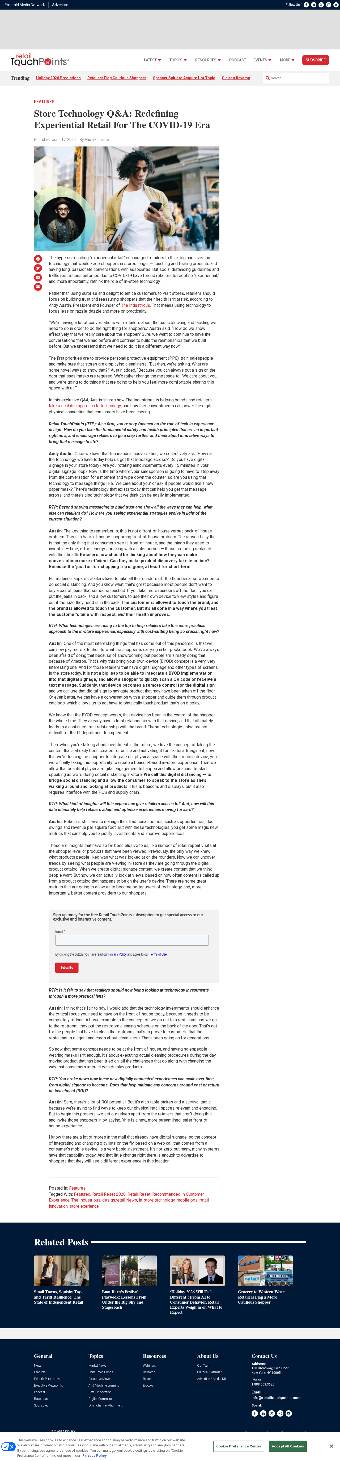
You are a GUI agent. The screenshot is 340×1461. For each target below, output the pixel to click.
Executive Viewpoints (48, 1385)
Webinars (149, 1365)
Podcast (237, 60)
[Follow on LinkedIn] (313, 4)
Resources (205, 60)
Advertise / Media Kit (211, 1379)
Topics (175, 60)
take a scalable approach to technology (85, 405)
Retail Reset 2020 (109, 1194)
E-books (148, 1385)
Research (149, 1372)
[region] (170, 1446)
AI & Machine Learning (104, 1385)
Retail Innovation (100, 1392)
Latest (150, 60)
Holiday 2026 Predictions (58, 78)
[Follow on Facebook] (306, 4)
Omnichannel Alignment (105, 1405)
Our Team (204, 1365)
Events (260, 60)
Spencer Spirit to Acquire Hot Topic (184, 78)
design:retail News (119, 1200)
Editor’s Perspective (47, 1379)
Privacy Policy (94, 1456)
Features (44, 101)
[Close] (331, 1446)
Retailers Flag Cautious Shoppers (116, 78)
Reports (148, 1379)
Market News (97, 1365)
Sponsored (41, 1405)
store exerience (84, 1206)
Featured (82, 1194)
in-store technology (157, 1200)
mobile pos (187, 1200)
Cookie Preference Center (238, 1446)
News (38, 1365)
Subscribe (316, 60)
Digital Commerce (100, 1399)
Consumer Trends (100, 1372)
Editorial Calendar (209, 1372)
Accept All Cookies (288, 1446)
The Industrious (135, 305)
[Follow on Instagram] (328, 4)
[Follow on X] (321, 4)
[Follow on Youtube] (336, 4)
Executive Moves (99, 1379)
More (285, 60)
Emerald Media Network (25, 5)
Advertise (60, 5)
